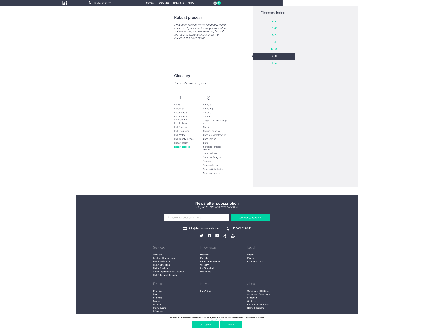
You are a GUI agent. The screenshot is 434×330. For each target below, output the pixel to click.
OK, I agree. (205, 324)
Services (150, 3)
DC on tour (158, 311)
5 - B (274, 21)
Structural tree (210, 153)
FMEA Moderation (162, 261)
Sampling (208, 108)
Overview (157, 254)
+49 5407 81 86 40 (101, 3)
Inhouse (157, 304)
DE (215, 3)
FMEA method (207, 268)
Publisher (204, 258)
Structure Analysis (212, 157)
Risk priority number (184, 139)
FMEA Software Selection (165, 275)
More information (217, 320)
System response (211, 173)
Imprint (250, 254)
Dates (156, 294)
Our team (251, 301)
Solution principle (211, 131)
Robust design (181, 143)
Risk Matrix (179, 135)
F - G (274, 35)
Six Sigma (208, 127)
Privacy (250, 258)
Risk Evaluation (181, 131)
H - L (274, 42)
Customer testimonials (258, 304)
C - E (274, 28)
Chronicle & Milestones (258, 291)
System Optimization (213, 169)
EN (219, 3)
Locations (252, 297)
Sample (207, 104)
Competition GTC (255, 261)
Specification (209, 139)
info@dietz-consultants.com (204, 228)
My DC (191, 3)
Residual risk (180, 123)
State (205, 143)
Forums (156, 301)
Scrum (206, 116)
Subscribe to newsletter (250, 217)
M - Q (274, 49)
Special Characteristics (214, 135)
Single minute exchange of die (215, 121)
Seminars (157, 297)
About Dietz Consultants (258, 294)
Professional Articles (210, 261)
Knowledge (163, 3)
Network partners (255, 308)
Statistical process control (212, 148)
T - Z (274, 63)
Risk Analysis (181, 127)
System (207, 161)
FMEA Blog (178, 3)
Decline (230, 324)
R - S (274, 56)
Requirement (180, 112)
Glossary (204, 264)
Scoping (207, 112)
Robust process (182, 147)
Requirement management (180, 117)
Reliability (179, 108)
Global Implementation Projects (168, 271)
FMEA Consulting (161, 264)
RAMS (177, 104)
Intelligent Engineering (164, 258)
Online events (159, 308)
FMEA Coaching (161, 268)
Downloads (205, 271)
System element (211, 165)
